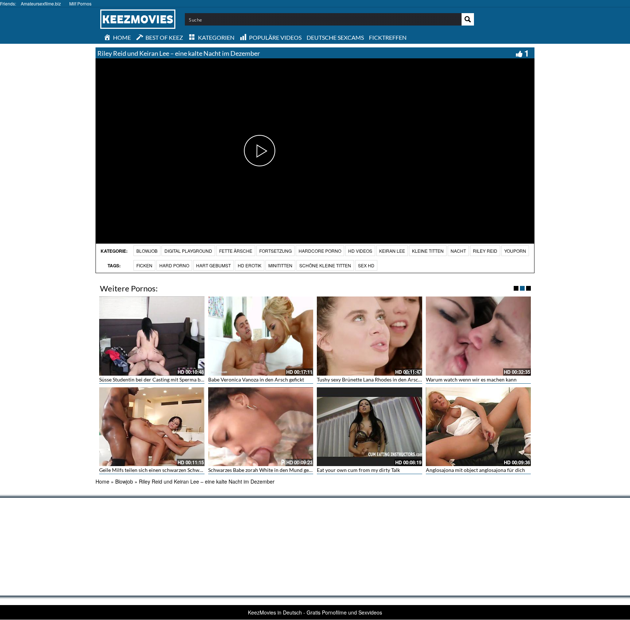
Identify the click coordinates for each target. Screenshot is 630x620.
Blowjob (147, 251)
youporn (515, 251)
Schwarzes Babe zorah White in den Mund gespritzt (265, 470)
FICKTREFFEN (388, 37)
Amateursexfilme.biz (41, 3)
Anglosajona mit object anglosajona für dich (475, 470)
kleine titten (428, 251)
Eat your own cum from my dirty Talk (358, 470)
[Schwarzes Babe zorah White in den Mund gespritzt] (261, 426)
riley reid (485, 251)
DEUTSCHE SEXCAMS (335, 37)
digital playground (188, 251)
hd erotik (249, 265)
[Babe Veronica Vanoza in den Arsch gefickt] (261, 336)
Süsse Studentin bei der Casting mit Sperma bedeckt (157, 379)
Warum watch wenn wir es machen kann (471, 379)
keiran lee (392, 251)
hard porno (174, 265)
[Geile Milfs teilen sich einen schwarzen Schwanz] (152, 426)
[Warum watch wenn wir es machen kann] (478, 336)
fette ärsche (235, 251)
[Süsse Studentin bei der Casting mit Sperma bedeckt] (152, 336)
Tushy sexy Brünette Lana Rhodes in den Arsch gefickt (377, 379)
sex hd (366, 265)
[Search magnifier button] (468, 19)
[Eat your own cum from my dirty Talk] (369, 426)
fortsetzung (275, 251)
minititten (280, 265)
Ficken (144, 265)
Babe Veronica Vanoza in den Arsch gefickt (256, 379)
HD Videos (360, 251)
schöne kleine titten (325, 265)
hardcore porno (320, 251)
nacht (458, 251)
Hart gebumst (213, 265)
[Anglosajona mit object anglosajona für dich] (478, 426)
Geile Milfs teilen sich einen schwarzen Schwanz (153, 470)
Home (102, 481)
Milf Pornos (80, 3)
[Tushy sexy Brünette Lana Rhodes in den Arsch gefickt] (369, 336)
